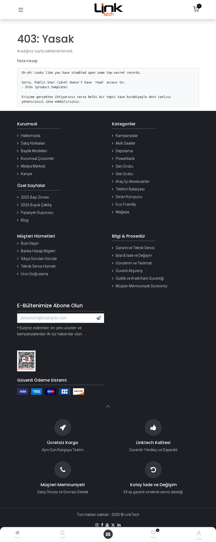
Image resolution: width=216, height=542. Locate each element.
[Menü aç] (108, 534)
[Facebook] (102, 525)
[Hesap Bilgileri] (198, 533)
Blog (24, 220)
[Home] (17, 533)
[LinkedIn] (119, 525)
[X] (113, 525)
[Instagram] (97, 525)
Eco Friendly (126, 204)
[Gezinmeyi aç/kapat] (20, 9)
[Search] (62, 533)
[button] (98, 318)
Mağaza (122, 212)
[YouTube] (107, 525)
